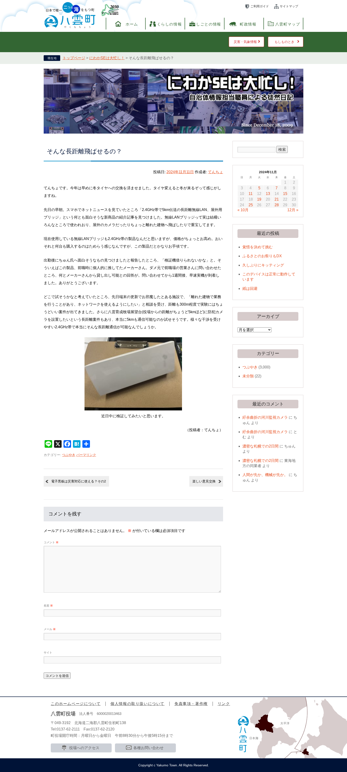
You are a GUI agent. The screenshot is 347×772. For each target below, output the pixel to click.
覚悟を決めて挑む (257, 247)
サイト (48, 652)
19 (259, 199)
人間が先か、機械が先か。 (265, 475)
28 (277, 205)
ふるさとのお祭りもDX (262, 256)
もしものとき (284, 42)
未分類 (248, 376)
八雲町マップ (287, 24)
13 (268, 194)
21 (277, 199)
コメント (51, 542)
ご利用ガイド (259, 6)
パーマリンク (86, 455)
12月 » (292, 210)
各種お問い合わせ (148, 748)
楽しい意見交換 (204, 481)
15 (285, 194)
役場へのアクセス (84, 748)
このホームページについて (76, 704)
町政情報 (248, 24)
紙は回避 (250, 289)
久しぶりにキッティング (263, 265)
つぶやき (68, 455)
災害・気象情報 (245, 42)
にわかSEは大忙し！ (107, 58)
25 (251, 205)
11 (251, 194)
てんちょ (215, 172)
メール (50, 629)
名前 (48, 605)
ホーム (132, 24)
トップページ (74, 58)
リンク (224, 704)
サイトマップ (289, 6)
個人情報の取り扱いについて (137, 704)
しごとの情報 (208, 24)
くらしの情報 (169, 24)
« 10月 (243, 210)
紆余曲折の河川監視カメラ (265, 417)
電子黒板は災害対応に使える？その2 (78, 481)
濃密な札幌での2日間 (260, 446)
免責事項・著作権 (191, 704)
